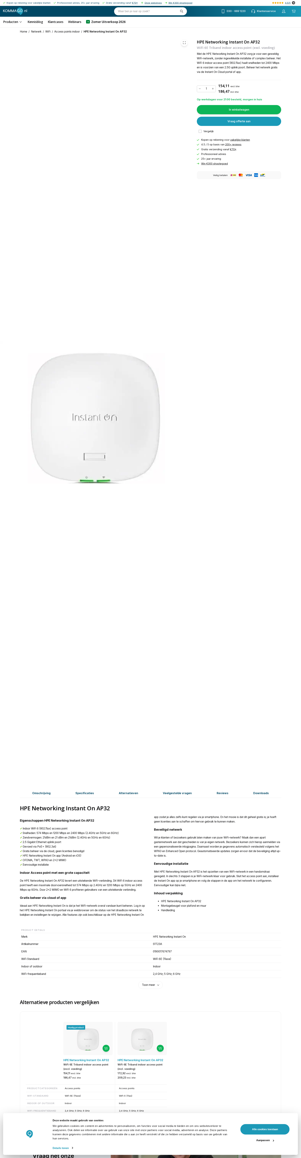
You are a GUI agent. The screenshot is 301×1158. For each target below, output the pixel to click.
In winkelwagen (239, 109)
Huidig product (76, 1027)
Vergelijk (208, 131)
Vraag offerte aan (238, 121)
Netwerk (36, 31)
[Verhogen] (212, 88)
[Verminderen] (199, 88)
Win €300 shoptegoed (180, 3)
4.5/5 (288, 3)
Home (23, 31)
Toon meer (148, 985)
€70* (135, 3)
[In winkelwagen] (106, 1048)
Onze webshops (153, 3)
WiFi (48, 31)
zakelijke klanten (240, 139)
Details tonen (61, 1148)
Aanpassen (263, 1140)
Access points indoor (67, 31)
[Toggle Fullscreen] (184, 42)
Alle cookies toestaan (265, 1129)
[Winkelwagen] (294, 11)
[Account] (283, 11)
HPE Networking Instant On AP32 (105, 31)
